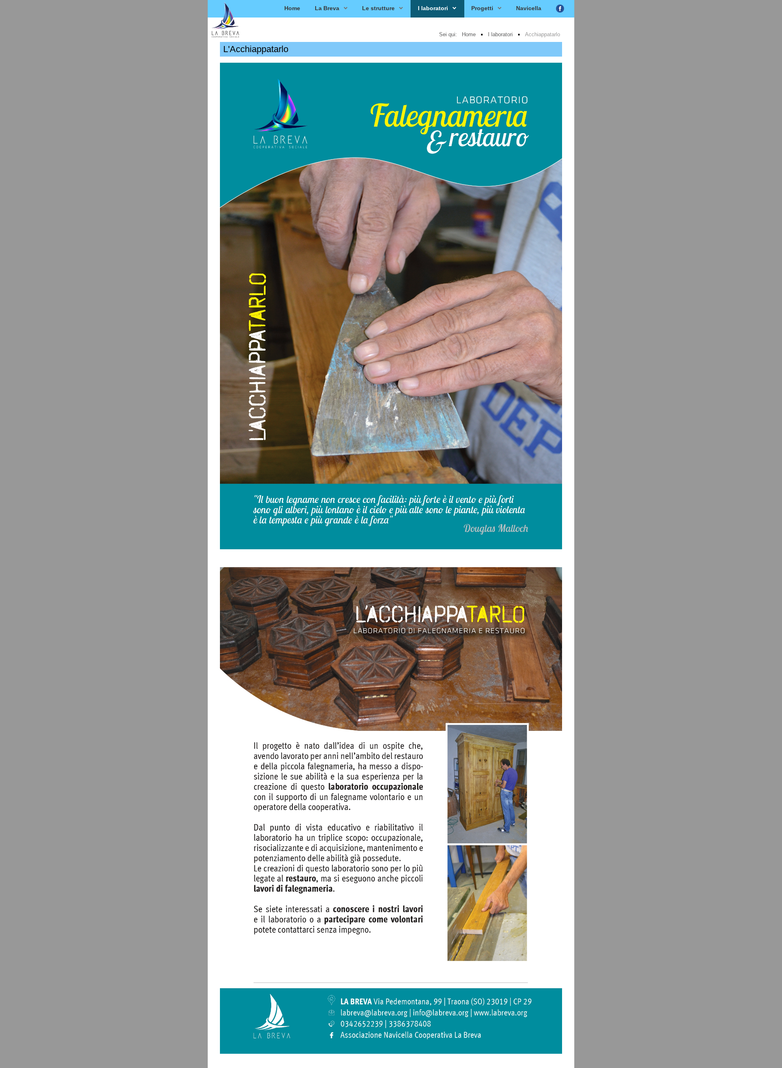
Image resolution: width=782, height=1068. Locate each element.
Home (292, 8)
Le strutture (378, 8)
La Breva (327, 8)
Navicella (528, 8)
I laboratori (433, 8)
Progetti (482, 8)
